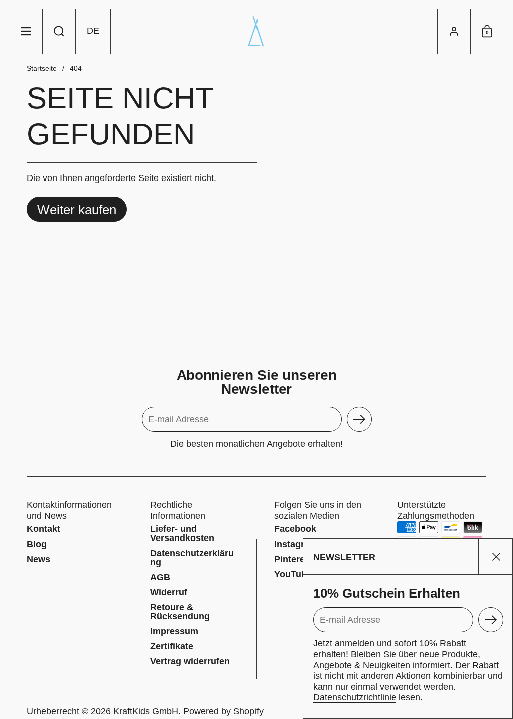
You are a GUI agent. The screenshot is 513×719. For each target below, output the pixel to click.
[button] (59, 31)
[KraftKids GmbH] (256, 31)
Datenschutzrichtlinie (354, 697)
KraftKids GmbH (145, 711)
